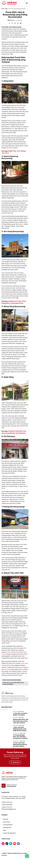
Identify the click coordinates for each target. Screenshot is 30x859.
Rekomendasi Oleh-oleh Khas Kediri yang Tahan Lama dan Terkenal (20, 721)
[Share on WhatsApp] (18, 23)
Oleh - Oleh (21, 711)
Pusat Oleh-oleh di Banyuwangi (12, 680)
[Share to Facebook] (12, 23)
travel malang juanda (13, 652)
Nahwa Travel (11, 20)
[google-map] (4, 786)
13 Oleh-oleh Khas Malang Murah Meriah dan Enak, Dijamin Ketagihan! (20, 745)
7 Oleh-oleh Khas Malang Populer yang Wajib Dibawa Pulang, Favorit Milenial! (19, 729)
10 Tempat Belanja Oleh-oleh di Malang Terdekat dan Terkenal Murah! (20, 737)
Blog (6, 8)
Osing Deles (17, 107)
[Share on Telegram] (20, 23)
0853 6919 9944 (11, 786)
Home (3, 8)
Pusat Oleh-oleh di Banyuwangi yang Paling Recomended (13, 683)
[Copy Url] (9, 23)
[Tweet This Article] (15, 23)
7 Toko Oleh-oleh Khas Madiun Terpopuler (20, 714)
